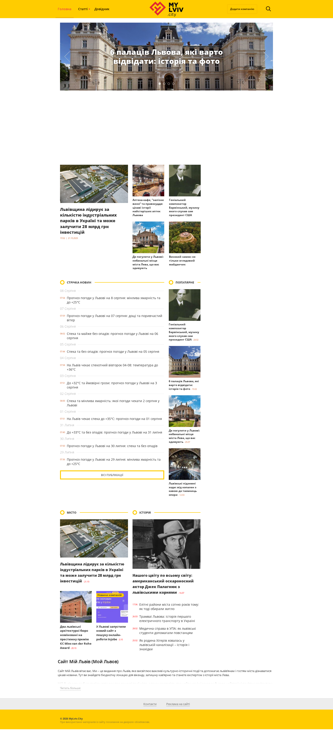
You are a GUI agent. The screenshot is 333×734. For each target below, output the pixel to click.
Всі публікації (112, 475)
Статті (83, 9)
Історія (145, 512)
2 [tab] (164, 84)
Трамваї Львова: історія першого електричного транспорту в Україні (167, 618)
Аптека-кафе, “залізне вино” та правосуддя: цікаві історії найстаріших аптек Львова (148, 207)
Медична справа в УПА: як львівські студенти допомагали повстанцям (167, 630)
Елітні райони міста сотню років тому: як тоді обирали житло (169, 606)
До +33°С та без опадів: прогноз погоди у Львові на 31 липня (114, 432)
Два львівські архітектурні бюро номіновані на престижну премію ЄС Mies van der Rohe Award (76, 637)
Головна (64, 9)
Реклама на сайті (178, 704)
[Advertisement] (166, 127)
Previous (67, 56)
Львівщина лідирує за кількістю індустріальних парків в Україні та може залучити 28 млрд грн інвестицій (88, 221)
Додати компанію (242, 9)
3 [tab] (169, 84)
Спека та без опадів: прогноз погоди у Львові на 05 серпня (113, 351)
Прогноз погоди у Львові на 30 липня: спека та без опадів (112, 446)
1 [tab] (160, 84)
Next (266, 56)
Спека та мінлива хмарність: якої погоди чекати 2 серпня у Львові (113, 403)
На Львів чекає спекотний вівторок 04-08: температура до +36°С (112, 367)
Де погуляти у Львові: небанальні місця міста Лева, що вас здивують (148, 262)
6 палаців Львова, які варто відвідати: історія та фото (166, 56)
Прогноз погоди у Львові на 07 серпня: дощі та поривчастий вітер (114, 318)
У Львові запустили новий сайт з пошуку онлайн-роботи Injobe (111, 632)
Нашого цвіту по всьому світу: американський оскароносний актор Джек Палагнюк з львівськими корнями (163, 584)
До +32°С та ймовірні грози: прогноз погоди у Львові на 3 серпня (112, 385)
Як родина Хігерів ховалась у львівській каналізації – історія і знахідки (164, 644)
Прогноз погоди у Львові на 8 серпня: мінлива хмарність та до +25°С (113, 300)
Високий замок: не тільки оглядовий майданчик (182, 260)
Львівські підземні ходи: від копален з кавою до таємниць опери (183, 489)
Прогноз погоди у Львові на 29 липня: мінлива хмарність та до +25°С (114, 461)
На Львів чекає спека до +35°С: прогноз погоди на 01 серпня (114, 419)
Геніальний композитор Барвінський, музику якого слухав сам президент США (184, 207)
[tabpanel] (166, 57)
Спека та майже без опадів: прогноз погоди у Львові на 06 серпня (112, 335)
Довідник (101, 9)
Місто (71, 512)
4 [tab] (173, 84)
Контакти (150, 704)
